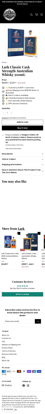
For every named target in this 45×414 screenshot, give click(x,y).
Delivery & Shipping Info (11, 345)
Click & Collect (9, 159)
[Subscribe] (38, 321)
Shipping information (12, 164)
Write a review (22, 294)
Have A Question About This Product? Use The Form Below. (21, 171)
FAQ (3, 341)
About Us (5, 335)
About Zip (5, 360)
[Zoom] (36, 56)
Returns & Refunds (9, 354)
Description (7, 154)
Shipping (5, 118)
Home (4, 62)
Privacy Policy (7, 348)
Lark (21, 228)
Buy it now (22, 128)
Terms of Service (9, 351)
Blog (3, 357)
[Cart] (36, 14)
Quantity (6, 108)
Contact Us (6, 338)
